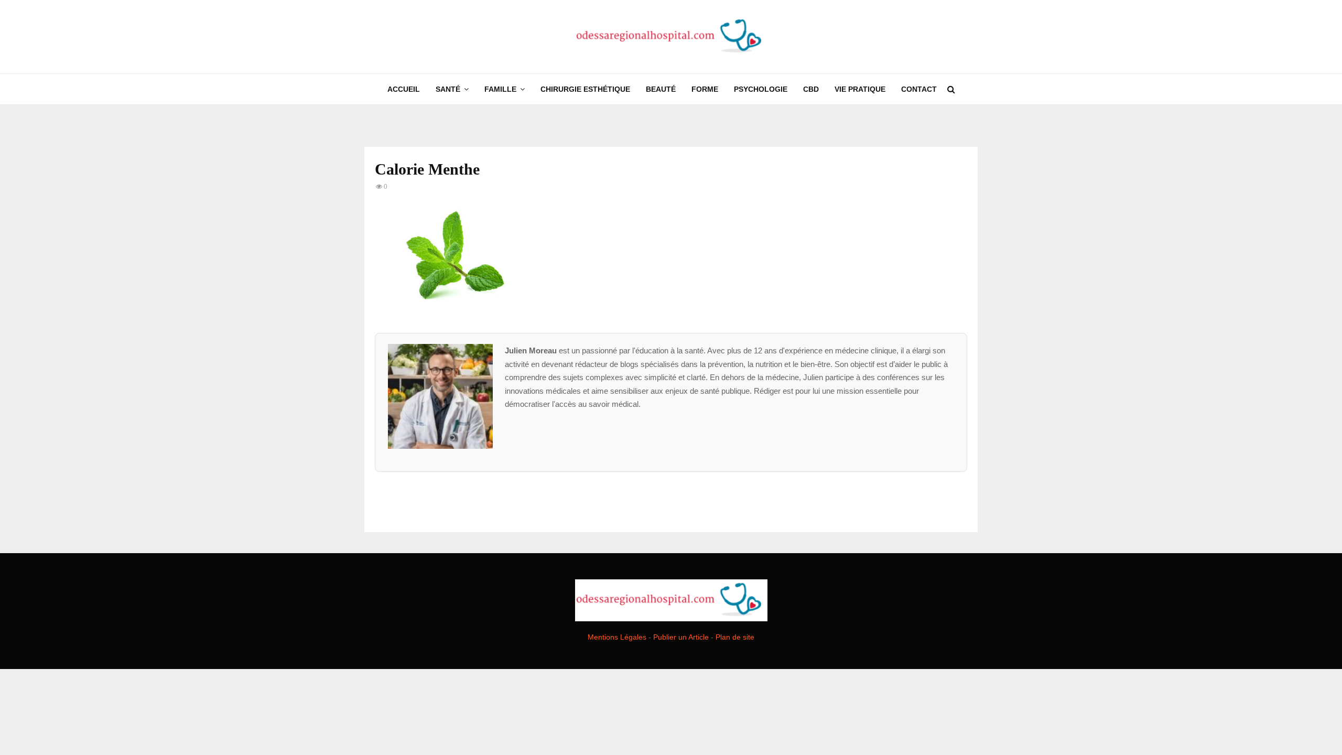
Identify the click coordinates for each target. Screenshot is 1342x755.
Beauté (661, 89)
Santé (448, 89)
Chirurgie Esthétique (585, 89)
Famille (500, 89)
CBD (811, 89)
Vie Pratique (860, 89)
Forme (704, 89)
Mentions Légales (617, 637)
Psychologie (760, 89)
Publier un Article (681, 637)
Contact (919, 89)
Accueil (403, 89)
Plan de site (735, 637)
